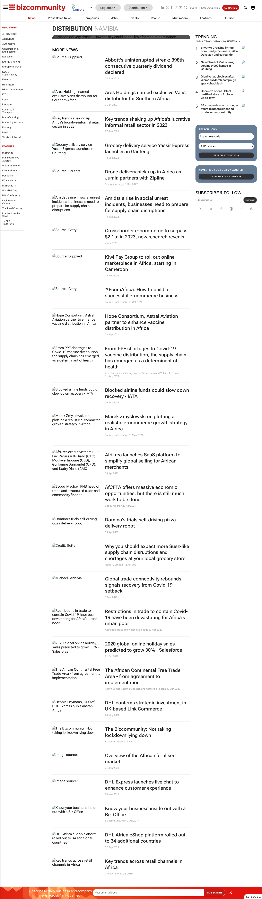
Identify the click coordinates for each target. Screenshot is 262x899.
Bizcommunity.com (115, 741)
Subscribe (250, 200)
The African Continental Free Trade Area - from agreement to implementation (143, 676)
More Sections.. (9, 222)
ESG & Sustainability (9, 73)
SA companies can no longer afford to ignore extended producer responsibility (219, 109)
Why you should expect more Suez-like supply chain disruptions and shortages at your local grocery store (147, 552)
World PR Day (9, 190)
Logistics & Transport (8, 111)
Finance (6, 79)
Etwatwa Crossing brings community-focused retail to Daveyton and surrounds (219, 51)
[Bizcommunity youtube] (180, 8)
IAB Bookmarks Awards (10, 159)
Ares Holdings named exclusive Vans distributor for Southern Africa (145, 95)
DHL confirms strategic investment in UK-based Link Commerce (145, 706)
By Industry (230, 41)
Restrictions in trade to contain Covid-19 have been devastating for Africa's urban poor (146, 617)
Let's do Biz (253, 896)
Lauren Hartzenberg (116, 302)
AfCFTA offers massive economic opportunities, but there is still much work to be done (144, 493)
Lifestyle (7, 104)
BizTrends (7, 152)
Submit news (198, 8)
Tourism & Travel (11, 137)
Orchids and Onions (9, 202)
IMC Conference (11, 195)
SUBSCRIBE (214, 892)
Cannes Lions (9, 170)
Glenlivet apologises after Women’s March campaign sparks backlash (218, 80)
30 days (217, 41)
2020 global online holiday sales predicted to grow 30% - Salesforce (143, 647)
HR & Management (13, 89)
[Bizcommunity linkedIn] (162, 8)
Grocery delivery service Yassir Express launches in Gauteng (147, 148)
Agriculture (8, 38)
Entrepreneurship (11, 66)
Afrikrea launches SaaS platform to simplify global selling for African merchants (143, 461)
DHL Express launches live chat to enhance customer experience (142, 785)
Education (7, 56)
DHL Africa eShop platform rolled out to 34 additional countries (145, 838)
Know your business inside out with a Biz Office (145, 811)
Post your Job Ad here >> (226, 176)
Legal (5, 99)
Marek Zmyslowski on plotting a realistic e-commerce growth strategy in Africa (146, 423)
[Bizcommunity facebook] (171, 8)
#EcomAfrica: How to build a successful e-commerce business (141, 293)
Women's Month (11, 165)
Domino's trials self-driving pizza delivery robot (140, 523)
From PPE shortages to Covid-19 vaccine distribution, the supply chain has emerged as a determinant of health (145, 358)
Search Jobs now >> (226, 155)
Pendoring (8, 175)
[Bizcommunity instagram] (175, 8)
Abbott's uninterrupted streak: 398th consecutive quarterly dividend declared (144, 66)
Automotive (8, 43)
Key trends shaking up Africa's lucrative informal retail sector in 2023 (147, 122)
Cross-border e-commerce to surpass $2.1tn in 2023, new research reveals (146, 234)
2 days (199, 41)
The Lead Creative (12, 208)
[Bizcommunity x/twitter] (167, 8)
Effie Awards (9, 180)
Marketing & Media (12, 122)
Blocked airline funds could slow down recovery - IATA (147, 393)
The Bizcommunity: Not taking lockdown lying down (138, 732)
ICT (4, 94)
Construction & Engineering (10, 50)
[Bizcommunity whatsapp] (185, 8)
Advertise (213, 8)
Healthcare (8, 84)
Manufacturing (10, 117)
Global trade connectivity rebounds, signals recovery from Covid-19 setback (144, 585)
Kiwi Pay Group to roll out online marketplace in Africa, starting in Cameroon (140, 263)
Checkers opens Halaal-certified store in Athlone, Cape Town (217, 94)
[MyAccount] (254, 8)
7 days (207, 41)
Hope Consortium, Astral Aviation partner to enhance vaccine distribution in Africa (141, 322)
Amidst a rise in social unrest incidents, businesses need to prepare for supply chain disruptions (146, 204)
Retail (5, 132)
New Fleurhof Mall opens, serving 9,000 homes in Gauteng (217, 66)
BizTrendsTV (9, 185)
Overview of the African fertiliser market (139, 758)
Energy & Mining (11, 61)
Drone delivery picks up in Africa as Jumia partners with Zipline (143, 175)
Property (6, 127)
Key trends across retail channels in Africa (143, 864)
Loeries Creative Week (11, 215)
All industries (9, 33)
